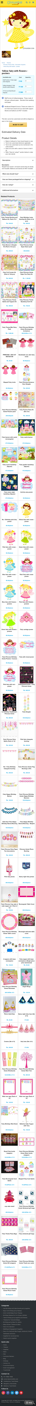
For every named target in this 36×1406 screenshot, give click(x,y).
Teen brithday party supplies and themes (15, 1317)
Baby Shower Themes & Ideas (11, 1324)
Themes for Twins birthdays (11, 1320)
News (4, 1351)
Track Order (6, 1370)
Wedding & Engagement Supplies (12, 1329)
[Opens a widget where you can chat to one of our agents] (29, 1403)
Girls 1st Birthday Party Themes (12, 1313)
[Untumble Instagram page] (3, 1393)
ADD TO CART (18, 125)
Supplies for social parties (11, 1336)
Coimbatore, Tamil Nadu (11, 1381)
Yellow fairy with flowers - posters (11, 66)
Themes (9, 62)
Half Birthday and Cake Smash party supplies (16, 1308)
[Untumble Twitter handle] (17, 1393)
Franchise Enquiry (8, 1365)
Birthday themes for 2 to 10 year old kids (15, 1315)
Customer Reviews (8, 1356)
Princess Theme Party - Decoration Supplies (14, 64)
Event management (9, 1367)
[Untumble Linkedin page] (12, 1393)
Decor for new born (8, 1326)
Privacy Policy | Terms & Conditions (10, 1402)
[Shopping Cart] (32, 2)
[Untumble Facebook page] (8, 1393)
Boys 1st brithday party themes (12, 1310)
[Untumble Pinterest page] (21, 1393)
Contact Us (6, 1363)
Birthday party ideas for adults (12, 1322)
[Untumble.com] (15, 3)
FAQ (4, 1354)
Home (3, 62)
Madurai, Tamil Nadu (10, 1386)
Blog (4, 1358)
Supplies (5, 1349)
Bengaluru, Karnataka (10, 1383)
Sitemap (5, 1361)
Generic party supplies (10, 1338)
